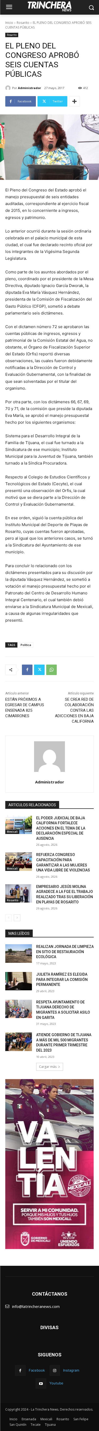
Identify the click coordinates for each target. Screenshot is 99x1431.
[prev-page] (8, 917)
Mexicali (12, 831)
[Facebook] (27, 670)
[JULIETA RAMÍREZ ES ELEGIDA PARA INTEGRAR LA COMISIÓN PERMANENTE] (18, 981)
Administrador (29, 88)
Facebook (37, 1370)
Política (26, 645)
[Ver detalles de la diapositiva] (49, 1164)
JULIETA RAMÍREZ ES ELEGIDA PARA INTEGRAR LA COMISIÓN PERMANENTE (62, 979)
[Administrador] (8, 88)
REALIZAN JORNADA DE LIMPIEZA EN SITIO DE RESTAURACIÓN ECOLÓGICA (65, 951)
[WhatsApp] (51, 670)
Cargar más (47, 1066)
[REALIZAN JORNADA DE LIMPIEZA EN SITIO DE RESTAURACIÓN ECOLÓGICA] (18, 953)
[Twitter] (39, 670)
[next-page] (17, 917)
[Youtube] (41, 1383)
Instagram (71, 1370)
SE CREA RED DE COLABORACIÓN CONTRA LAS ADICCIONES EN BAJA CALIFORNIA (74, 710)
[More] (74, 101)
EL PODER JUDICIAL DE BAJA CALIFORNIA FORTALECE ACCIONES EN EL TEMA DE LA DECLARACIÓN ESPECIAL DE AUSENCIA (60, 828)
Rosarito (23, 22)
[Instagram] (55, 1370)
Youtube (56, 1383)
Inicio (9, 22)
